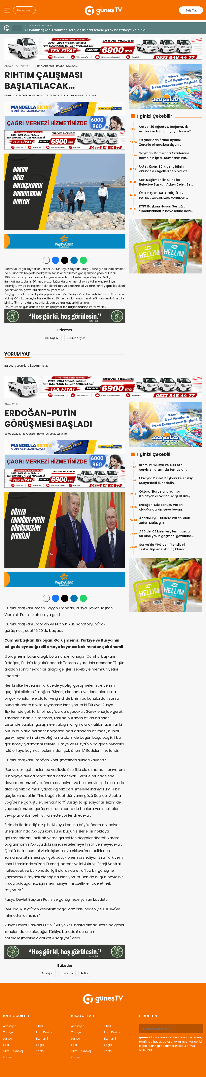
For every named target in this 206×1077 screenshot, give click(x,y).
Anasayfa (9, 1026)
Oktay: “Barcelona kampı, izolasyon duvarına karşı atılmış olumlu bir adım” (164, 493)
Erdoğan (48, 973)
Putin (84, 973)
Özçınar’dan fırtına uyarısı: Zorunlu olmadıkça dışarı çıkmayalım (160, 142)
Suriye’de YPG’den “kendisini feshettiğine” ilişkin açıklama (162, 547)
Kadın (40, 1051)
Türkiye (8, 1032)
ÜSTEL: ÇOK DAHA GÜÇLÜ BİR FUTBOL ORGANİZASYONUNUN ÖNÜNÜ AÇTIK (162, 195)
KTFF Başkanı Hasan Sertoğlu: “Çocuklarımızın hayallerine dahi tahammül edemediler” (165, 208)
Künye (7, 1057)
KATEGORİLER (16, 1016)
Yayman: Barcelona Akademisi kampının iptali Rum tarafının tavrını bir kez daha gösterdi (164, 155)
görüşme (67, 973)
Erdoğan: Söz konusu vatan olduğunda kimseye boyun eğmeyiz (161, 507)
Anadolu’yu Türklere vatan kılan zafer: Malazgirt (164, 520)
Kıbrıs (24, 66)
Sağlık (40, 1045)
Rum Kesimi (44, 1032)
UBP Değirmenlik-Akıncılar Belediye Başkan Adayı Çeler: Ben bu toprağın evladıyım (166, 182)
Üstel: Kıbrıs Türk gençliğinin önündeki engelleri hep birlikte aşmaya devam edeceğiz (163, 168)
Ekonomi (42, 1039)
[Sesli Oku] (46, 260)
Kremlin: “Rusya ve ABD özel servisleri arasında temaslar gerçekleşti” (162, 467)
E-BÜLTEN (148, 1016)
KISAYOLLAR (82, 1016)
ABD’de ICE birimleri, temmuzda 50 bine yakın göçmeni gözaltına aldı (165, 533)
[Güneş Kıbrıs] (103, 10)
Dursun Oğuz (76, 338)
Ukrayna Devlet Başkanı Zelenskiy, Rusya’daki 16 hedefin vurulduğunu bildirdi (166, 480)
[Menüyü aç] (7, 10)
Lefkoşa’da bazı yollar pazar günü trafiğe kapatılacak (68, 30)
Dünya (7, 1039)
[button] (14, 28)
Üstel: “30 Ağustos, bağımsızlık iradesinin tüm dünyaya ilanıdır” (165, 129)
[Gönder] (198, 1028)
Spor (6, 1045)
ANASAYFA (11, 66)
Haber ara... (24, 10)
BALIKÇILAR (52, 338)
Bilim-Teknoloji (13, 1051)
